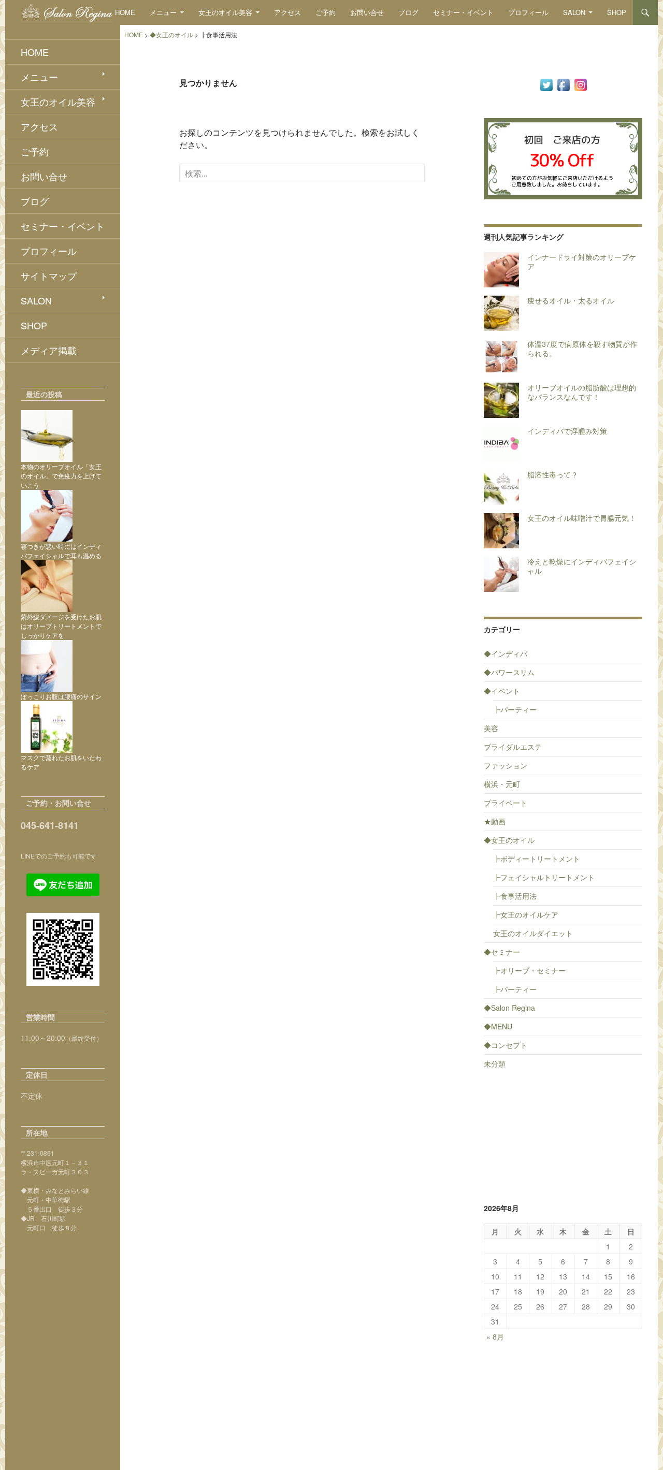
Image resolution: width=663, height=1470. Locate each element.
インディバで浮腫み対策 (567, 431)
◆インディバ (505, 653)
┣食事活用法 (515, 896)
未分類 (495, 1063)
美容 (491, 728)
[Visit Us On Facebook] (563, 84)
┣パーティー (515, 709)
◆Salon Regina (509, 1007)
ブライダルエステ (513, 746)
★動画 (495, 821)
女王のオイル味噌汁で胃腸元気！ (581, 518)
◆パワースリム (509, 672)
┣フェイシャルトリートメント (544, 877)
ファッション (505, 765)
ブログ (408, 12)
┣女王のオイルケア (525, 914)
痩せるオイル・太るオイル (570, 300)
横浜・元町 (502, 784)
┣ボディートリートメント (536, 858)
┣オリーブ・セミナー (529, 970)
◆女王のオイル (509, 840)
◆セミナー (502, 952)
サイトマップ (49, 275)
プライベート (505, 802)
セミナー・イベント (463, 12)
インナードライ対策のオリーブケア (581, 261)
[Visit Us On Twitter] (546, 84)
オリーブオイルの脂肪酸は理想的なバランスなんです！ (581, 392)
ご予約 (325, 12)
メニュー (163, 12)
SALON (574, 12)
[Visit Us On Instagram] (580, 84)
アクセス (287, 12)
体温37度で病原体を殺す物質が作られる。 (582, 348)
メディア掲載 (49, 350)
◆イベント (502, 691)
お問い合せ (367, 12)
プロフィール (528, 12)
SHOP (616, 12)
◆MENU (498, 1026)
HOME (125, 12)
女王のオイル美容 (225, 12)
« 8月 (495, 1336)
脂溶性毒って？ (552, 474)
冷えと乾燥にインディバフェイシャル (581, 566)
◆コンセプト (505, 1045)
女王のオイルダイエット (533, 933)
